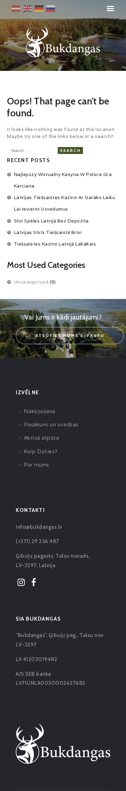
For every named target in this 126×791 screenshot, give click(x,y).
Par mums (36, 464)
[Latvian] (16, 8)
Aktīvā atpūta (41, 437)
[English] (28, 8)
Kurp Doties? (41, 451)
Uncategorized (31, 282)
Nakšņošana (39, 411)
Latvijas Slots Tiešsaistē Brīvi (48, 232)
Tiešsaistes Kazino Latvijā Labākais (55, 244)
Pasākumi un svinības (51, 424)
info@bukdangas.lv (39, 527)
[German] (39, 8)
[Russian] (51, 8)
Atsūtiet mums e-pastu (69, 335)
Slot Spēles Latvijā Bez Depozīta (51, 221)
